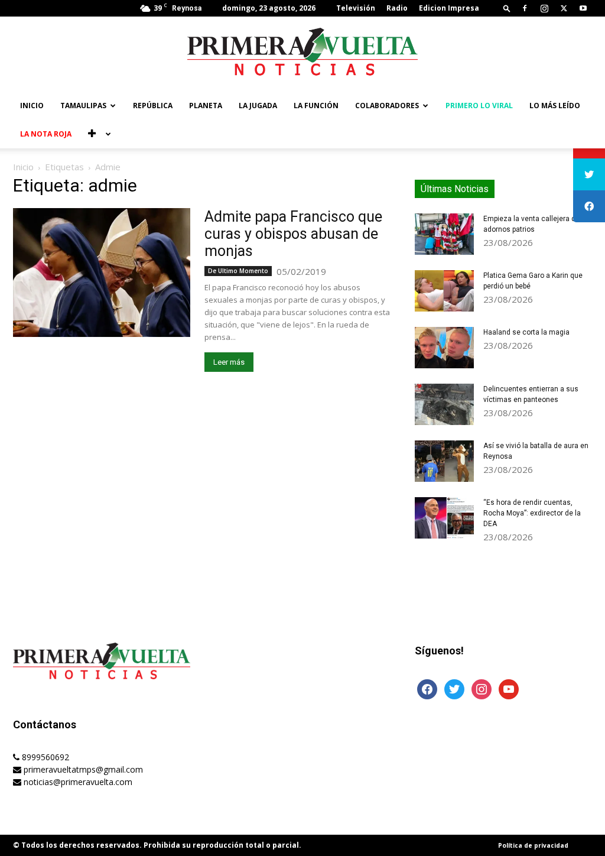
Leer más (229, 362)
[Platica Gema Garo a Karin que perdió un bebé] (444, 291)
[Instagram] (544, 8)
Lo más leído (554, 105)
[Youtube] (583, 8)
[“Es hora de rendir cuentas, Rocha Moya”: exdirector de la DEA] (444, 518)
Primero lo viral (479, 105)
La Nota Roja (45, 134)
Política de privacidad (533, 845)
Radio (397, 8)
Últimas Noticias (455, 188)
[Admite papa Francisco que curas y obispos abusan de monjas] (101, 272)
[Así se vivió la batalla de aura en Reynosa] (444, 461)
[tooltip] (589, 174)
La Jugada (258, 105)
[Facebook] (525, 8)
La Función (316, 105)
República (153, 105)
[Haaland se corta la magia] (444, 347)
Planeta (205, 105)
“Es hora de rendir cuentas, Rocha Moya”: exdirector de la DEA (532, 513)
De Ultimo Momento (238, 271)
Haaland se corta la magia (526, 332)
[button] (507, 8)
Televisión (355, 8)
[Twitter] (564, 8)
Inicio (32, 105)
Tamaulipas (83, 105)
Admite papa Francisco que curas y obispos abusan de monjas (293, 234)
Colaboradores (387, 105)
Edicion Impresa (449, 8)
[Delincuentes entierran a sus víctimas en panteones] (444, 404)
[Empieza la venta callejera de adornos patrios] (444, 234)
